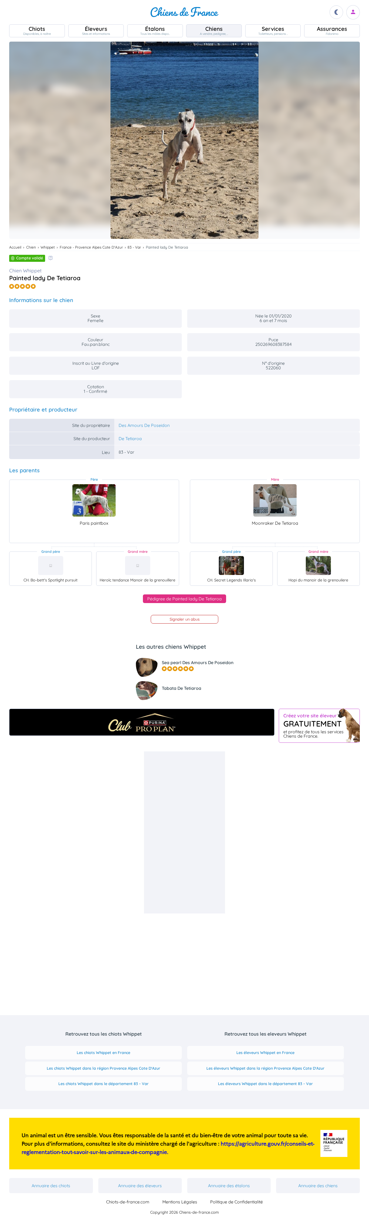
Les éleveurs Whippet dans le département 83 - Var (265, 1083)
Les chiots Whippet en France (103, 1052)
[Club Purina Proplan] (141, 722)
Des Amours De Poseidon (144, 425)
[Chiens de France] (184, 12)
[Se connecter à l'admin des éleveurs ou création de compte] (353, 12)
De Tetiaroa (130, 438)
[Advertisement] (184, 832)
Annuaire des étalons (229, 1185)
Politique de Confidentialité (236, 1201)
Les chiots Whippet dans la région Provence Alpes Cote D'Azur (103, 1068)
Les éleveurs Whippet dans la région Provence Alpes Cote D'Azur (265, 1068)
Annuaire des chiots (51, 1185)
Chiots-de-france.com (127, 1201)
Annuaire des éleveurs (140, 1185)
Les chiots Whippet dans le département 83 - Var (103, 1083)
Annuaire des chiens (318, 1185)
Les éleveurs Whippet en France (265, 1052)
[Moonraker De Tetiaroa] (275, 500)
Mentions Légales (179, 1201)
